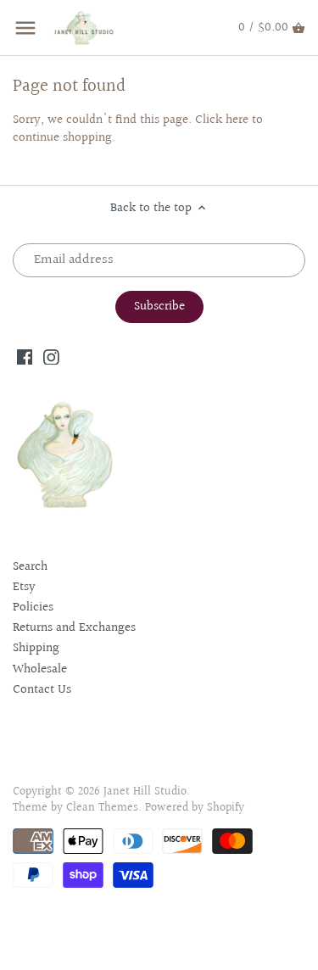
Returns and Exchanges (74, 628)
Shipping (36, 648)
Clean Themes (102, 808)
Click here (221, 120)
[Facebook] (25, 356)
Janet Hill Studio (145, 792)
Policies (33, 607)
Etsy (24, 587)
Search (30, 567)
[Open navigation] (25, 28)
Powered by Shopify (194, 808)
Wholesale (40, 669)
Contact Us (42, 690)
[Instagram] (51, 356)
